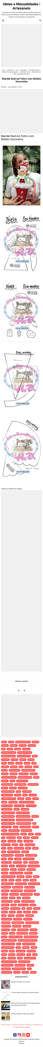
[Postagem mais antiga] (24, 690)
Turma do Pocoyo (7, 965)
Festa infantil (28, 841)
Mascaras (20, 876)
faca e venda (11, 837)
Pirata (19, 912)
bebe (33, 763)
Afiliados (35, 742)
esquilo (24, 834)
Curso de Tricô (31, 805)
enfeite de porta (26, 830)
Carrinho (4, 788)
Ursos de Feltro (6, 972)
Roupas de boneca (28, 944)
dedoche (35, 816)
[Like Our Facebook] (15, 1035)
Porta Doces (5, 922)
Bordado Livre (24, 774)
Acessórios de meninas (23, 742)
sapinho (4, 951)
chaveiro (17, 795)
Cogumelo (33, 795)
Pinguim (4, 912)
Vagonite (17, 972)
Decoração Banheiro (8, 813)
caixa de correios (7, 784)
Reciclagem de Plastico (9, 940)
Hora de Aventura (31, 855)
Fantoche (34, 837)
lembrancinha (34, 862)
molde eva (5, 890)
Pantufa (12, 898)
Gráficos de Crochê (13, 852)
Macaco (13, 869)
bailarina (30, 759)
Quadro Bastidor (22, 933)
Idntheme (21, 1043)
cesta (18, 791)
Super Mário (31, 951)
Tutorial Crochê (20, 965)
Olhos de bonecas (26, 894)
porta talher (27, 926)
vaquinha (25, 972)
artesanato (26, 749)
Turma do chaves (24, 961)
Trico (3, 958)
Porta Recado (6, 926)
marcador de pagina (16, 873)
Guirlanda (25, 852)
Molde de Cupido (34, 883)
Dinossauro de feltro (8, 823)
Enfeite (4, 830)
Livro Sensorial (21, 866)
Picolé (29, 908)
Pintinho (12, 912)
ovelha (37, 894)
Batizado (19, 763)
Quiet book (33, 933)
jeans (10, 859)
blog (21, 767)
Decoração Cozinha (23, 813)
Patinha (14, 905)
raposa (4, 937)
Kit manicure (17, 862)
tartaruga (11, 954)
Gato (3, 852)
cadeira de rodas (22, 781)
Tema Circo (21, 954)
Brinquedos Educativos (9, 777)
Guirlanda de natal (7, 855)
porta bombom (6, 919)
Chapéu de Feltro (7, 795)
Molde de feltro (17, 887)
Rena (18, 944)
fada (19, 837)
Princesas (33, 930)
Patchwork (5, 905)
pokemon (27, 912)
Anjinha (10, 749)
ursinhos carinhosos (19, 969)
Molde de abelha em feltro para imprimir (22, 1014)
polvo (34, 912)
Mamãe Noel (31, 869)
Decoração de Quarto (23, 816)
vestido (33, 972)
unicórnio (30, 965)
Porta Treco (5, 930)
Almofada (23, 745)
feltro (3, 841)
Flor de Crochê (30, 844)
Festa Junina (6, 844)
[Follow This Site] (24, 1035)
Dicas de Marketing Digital (24, 820)
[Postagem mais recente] (18, 690)
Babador (22, 759)
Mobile (26, 880)
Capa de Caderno (20, 784)
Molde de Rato (29, 887)
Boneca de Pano (14, 770)
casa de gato (22, 788)
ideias (4, 859)
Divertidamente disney (23, 823)
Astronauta (5, 759)
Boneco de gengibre (28, 770)
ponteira (11, 915)
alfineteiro (14, 745)
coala (24, 795)
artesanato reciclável (24, 756)
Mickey (4, 880)
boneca (4, 770)
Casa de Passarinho (8, 791)
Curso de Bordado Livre (26, 802)
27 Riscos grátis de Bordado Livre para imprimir (24, 992)
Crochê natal (13, 802)
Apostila (17, 749)
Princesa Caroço (23, 930)
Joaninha (18, 859)
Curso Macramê (6, 809)
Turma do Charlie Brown (9, 961)
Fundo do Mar (19, 848)
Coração (20, 798)
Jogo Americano (29, 859)
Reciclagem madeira (8, 944)
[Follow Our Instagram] (19, 1035)
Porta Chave (17, 919)
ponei (4, 915)
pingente (36, 908)
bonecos (4, 774)
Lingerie (4, 866)
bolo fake (28, 767)
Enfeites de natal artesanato (10, 834)
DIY (34, 823)
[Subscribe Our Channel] (28, 1035)
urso (29, 969)
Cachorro (5, 781)
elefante (35, 827)
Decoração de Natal (8, 816)
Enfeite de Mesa (14, 830)
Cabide (36, 777)
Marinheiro (28, 873)
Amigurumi (32, 745)
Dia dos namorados (8, 820)
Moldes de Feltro (30, 890)
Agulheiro (5, 745)
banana (11, 763)
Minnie (11, 880)
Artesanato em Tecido (24, 752)
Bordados (34, 774)
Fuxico (28, 848)
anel (3, 749)
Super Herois (20, 951)
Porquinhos (29, 915)
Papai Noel (26, 898)
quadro (12, 933)
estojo (31, 834)
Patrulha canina (23, 905)
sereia (12, 951)
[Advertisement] (21, 45)
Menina (29, 876)
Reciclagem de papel (31, 937)
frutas (10, 848)
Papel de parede (7, 901)
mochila (33, 880)
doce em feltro (6, 827)
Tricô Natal (11, 958)
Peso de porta (15, 908)
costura (35, 798)
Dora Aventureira (25, 827)
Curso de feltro (19, 805)
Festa (19, 841)
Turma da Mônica (30, 958)
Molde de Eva (6, 887)
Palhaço (4, 898)
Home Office (19, 855)
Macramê (21, 869)
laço (25, 862)
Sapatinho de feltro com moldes (20, 982)
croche (4, 802)
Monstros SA (14, 894)
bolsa (36, 767)
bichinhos (5, 767)
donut (15, 827)
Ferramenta (11, 841)
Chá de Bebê (26, 791)
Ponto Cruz (20, 915)
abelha (11, 742)
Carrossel (13, 788)
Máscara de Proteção (8, 876)
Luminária (5, 869)
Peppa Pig (5, 908)
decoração (25, 809)
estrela (38, 834)
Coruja (28, 798)
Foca (3, 848)
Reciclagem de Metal (16, 937)
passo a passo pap (28, 901)
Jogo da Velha (6, 862)
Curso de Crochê (7, 805)
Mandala (4, 873)
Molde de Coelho (21, 883)
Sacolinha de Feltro (7, 947)
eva (3, 837)
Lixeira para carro (34, 866)
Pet (23, 908)
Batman (27, 763)
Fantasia (26, 837)
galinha (35, 848)
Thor (28, 954)
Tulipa (20, 958)
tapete (4, 954)
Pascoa (17, 901)
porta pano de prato (32, 922)
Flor (21, 844)
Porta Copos (27, 919)
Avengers (14, 759)
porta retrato (16, 926)
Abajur (4, 742)
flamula (15, 844)
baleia (4, 763)
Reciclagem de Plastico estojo (27, 940)
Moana (18, 880)
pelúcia (33, 905)
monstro (4, 894)
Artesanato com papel (8, 752)
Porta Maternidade (17, 922)
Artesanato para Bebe (8, 756)
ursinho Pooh (6, 969)
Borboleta (13, 774)
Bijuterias (13, 767)
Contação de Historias (8, 798)
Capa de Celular (33, 784)
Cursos (16, 809)
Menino (36, 876)
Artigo (34, 756)
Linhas (12, 866)
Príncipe (4, 933)
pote (13, 930)
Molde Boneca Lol (7, 883)
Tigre (34, 954)
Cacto (12, 781)
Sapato (34, 947)
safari (18, 947)
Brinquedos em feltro (25, 777)
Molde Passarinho (16, 890)
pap (19, 898)
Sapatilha (26, 947)
